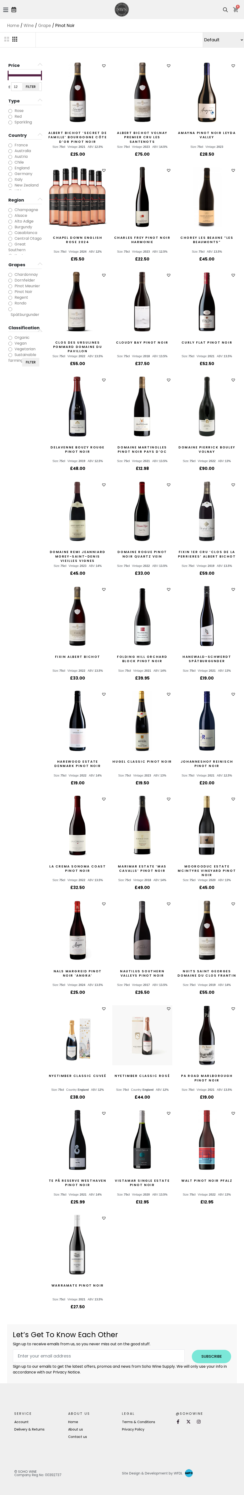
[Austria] (10, 157)
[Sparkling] (10, 122)
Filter (31, 86)
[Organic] (10, 338)
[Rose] (10, 111)
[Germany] (10, 174)
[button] (104, 65)
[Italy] (10, 180)
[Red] (10, 117)
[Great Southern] (10, 244)
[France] (10, 145)
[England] (10, 168)
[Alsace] (10, 216)
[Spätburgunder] (10, 309)
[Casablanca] (10, 233)
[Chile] (10, 163)
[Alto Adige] (10, 221)
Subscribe (211, 1356)
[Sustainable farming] (10, 355)
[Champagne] (10, 210)
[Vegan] (10, 344)
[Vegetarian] (10, 349)
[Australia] (10, 151)
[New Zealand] (10, 185)
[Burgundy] (10, 227)
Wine (29, 25)
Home (13, 25)
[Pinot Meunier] (10, 286)
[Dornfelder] (10, 280)
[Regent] (10, 298)
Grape (44, 25)
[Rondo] (10, 303)
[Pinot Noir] (10, 292)
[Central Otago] (10, 239)
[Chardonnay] (10, 275)
